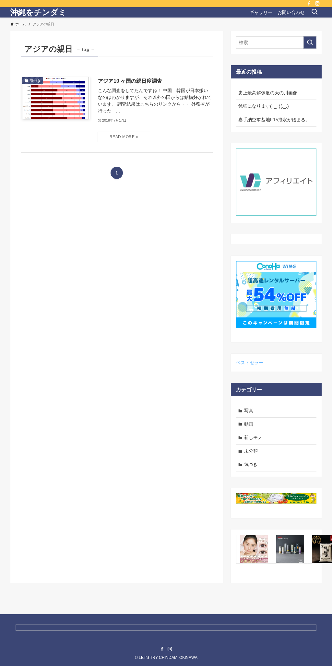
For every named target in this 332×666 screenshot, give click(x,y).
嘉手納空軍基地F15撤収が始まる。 (274, 119)
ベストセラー (249, 362)
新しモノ (253, 437)
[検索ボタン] (314, 12)
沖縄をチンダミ (38, 12)
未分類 (251, 451)
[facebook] (309, 3)
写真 (248, 410)
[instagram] (317, 3)
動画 (248, 424)
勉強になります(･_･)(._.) (263, 106)
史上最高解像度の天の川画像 (267, 92)
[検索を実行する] (309, 42)
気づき (251, 464)
